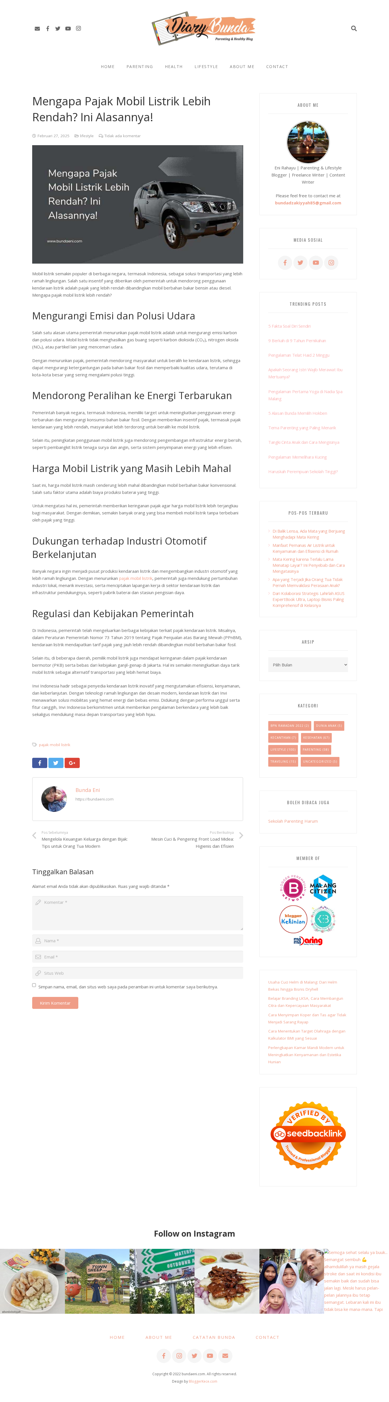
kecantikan (281, 738)
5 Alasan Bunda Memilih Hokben (297, 413)
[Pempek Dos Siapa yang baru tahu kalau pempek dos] (32, 1281)
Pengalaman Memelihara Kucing (297, 457)
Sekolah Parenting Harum (293, 821)
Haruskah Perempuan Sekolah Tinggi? (303, 471)
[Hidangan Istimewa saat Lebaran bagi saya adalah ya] (227, 1281)
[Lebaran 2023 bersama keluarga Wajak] (291, 1281)
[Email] (37, 28)
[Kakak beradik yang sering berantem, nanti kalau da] (97, 1281)
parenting (312, 750)
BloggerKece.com (203, 1381)
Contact (268, 1337)
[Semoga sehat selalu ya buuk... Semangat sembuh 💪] (356, 1281)
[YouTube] (68, 28)
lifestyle (87, 135)
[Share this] (39, 763)
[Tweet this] (56, 763)
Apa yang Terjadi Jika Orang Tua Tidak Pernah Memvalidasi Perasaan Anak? (307, 582)
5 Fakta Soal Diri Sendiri (289, 326)
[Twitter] (58, 28)
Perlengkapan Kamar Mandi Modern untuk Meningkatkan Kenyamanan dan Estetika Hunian (306, 1054)
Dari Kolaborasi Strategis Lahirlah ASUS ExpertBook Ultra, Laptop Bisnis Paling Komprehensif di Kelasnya (308, 599)
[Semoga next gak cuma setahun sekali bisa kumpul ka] (162, 1281)
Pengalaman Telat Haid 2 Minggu (298, 355)
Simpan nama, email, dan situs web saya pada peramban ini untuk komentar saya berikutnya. (128, 987)
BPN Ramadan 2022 (287, 726)
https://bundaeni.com (94, 799)
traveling (279, 761)
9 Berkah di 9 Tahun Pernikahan (297, 340)
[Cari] (354, 28)
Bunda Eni (87, 790)
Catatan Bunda (214, 1337)
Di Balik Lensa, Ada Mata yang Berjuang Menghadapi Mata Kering (309, 534)
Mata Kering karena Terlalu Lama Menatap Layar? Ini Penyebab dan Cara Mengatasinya (309, 565)
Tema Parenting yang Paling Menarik (302, 427)
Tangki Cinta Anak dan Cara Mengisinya (303, 442)
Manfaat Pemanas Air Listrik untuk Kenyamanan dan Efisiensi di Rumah (305, 548)
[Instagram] (78, 28)
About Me (159, 1337)
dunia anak (326, 726)
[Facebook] (47, 28)
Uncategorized (317, 761)
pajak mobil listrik (135, 578)
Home (117, 1337)
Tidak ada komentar (123, 135)
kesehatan (312, 738)
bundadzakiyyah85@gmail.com (308, 203)
